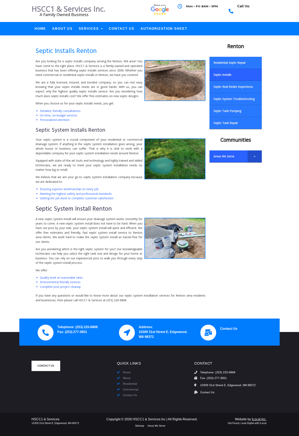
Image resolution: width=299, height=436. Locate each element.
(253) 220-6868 (248, 13)
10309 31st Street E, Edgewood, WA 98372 (55, 423)
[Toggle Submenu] (255, 156)
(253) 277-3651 (76, 332)
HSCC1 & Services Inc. (69, 9)
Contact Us (228, 328)
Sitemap (139, 425)
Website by (250, 419)
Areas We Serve (156, 425)
